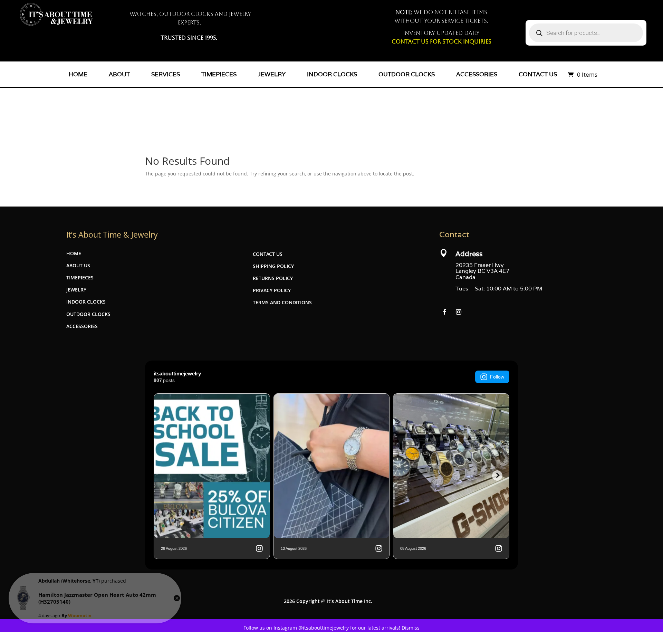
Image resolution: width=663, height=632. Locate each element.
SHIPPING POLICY (273, 266)
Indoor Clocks (332, 74)
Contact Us (538, 74)
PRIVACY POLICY (272, 290)
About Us (78, 265)
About (119, 74)
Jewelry (272, 74)
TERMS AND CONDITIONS (282, 302)
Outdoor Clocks (406, 74)
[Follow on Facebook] (444, 311)
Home (78, 74)
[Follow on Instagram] (458, 311)
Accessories (476, 74)
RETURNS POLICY (273, 278)
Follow (497, 377)
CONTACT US (267, 254)
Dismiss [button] (411, 627)
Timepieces (219, 74)
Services (165, 74)
